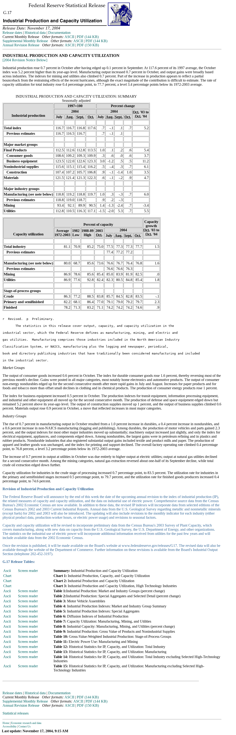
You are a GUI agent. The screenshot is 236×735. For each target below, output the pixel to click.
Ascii (7, 571)
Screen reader (28, 571)
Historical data (35, 33)
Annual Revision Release (21, 45)
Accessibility (10, 726)
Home (6, 723)
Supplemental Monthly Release (25, 41)
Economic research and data (26, 723)
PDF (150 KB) (88, 45)
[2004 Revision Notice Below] (25, 60)
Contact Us (24, 726)
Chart (7, 576)
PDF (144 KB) (88, 37)
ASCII (69, 37)
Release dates (12, 33)
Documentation (59, 33)
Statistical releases (16, 713)
